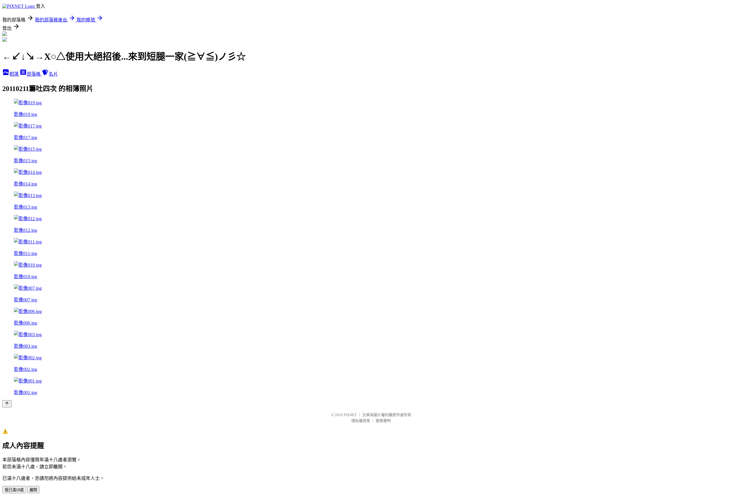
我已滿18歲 (14, 490)
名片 (53, 74)
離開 (33, 490)
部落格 (34, 74)
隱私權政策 (360, 420)
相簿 (14, 74)
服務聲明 (383, 420)
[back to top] (7, 403)
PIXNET (350, 415)
